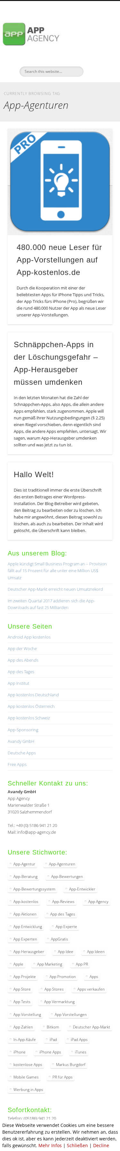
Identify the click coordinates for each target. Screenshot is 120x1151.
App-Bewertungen (67, 876)
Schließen (77, 1145)
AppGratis (59, 939)
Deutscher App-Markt (91, 1027)
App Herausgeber (28, 951)
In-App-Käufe (24, 1039)
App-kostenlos (25, 901)
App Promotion (63, 976)
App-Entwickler (82, 889)
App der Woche (22, 648)
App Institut (18, 683)
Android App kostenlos (29, 637)
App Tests (21, 1001)
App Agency (98, 901)
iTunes (80, 1052)
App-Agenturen (62, 864)
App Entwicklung (27, 926)
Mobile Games (26, 1077)
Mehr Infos (50, 1145)
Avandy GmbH (21, 741)
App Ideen (96, 951)
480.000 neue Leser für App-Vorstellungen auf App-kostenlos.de (59, 260)
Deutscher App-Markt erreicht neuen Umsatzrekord (55, 589)
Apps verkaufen (91, 989)
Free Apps (17, 764)
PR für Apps (62, 1077)
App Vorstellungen (71, 1014)
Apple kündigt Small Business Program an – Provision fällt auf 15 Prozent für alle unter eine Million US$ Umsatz (57, 570)
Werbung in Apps (28, 1089)
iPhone (19, 1052)
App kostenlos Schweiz (29, 718)
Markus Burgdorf (70, 1064)
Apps (94, 976)
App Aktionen (24, 914)
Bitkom (53, 1027)
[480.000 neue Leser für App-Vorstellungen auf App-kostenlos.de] (60, 182)
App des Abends (23, 660)
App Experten (25, 939)
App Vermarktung (59, 1001)
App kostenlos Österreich (31, 706)
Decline (101, 1145)
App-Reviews (63, 901)
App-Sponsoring (23, 730)
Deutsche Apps (22, 753)
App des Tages (21, 671)
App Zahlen (23, 1027)
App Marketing (49, 964)
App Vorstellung (27, 1014)
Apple (18, 964)
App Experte (66, 926)
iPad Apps (79, 1039)
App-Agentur (24, 864)
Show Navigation (97, 57)
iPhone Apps (50, 1052)
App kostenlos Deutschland (33, 695)
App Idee (65, 951)
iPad (53, 1039)
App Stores (54, 989)
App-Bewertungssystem (34, 889)
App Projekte (24, 976)
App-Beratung (25, 876)
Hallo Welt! (34, 474)
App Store (22, 989)
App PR (82, 964)
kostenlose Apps (27, 1064)
